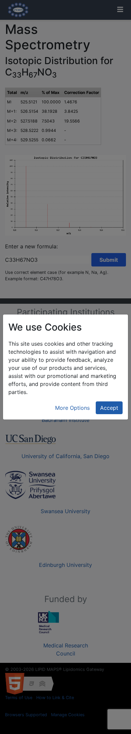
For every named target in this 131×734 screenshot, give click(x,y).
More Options (72, 407)
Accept (109, 407)
